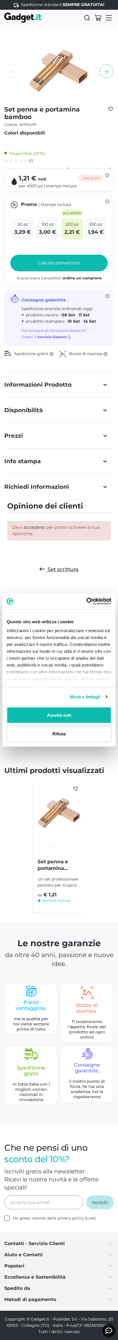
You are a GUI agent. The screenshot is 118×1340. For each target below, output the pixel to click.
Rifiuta (59, 733)
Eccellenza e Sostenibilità (35, 1277)
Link (90, 1218)
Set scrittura (62, 569)
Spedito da (17, 1288)
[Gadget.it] (23, 18)
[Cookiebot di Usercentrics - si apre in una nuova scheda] (86, 601)
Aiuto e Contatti (23, 1254)
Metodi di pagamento (30, 1299)
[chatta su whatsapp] (108, 1330)
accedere (34, 527)
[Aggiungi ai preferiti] (110, 109)
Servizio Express (52, 337)
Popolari (14, 1266)
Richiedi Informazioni (36, 486)
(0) (30, 160)
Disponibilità (23, 410)
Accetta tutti (59, 714)
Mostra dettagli (85, 696)
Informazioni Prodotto (38, 384)
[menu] (108, 17)
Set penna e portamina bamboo (53, 865)
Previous (11, 71)
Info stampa (22, 461)
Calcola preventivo (59, 263)
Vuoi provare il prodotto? (59, 278)
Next (106, 71)
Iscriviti (100, 1202)
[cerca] (87, 17)
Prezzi (13, 435)
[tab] (59, 384)
